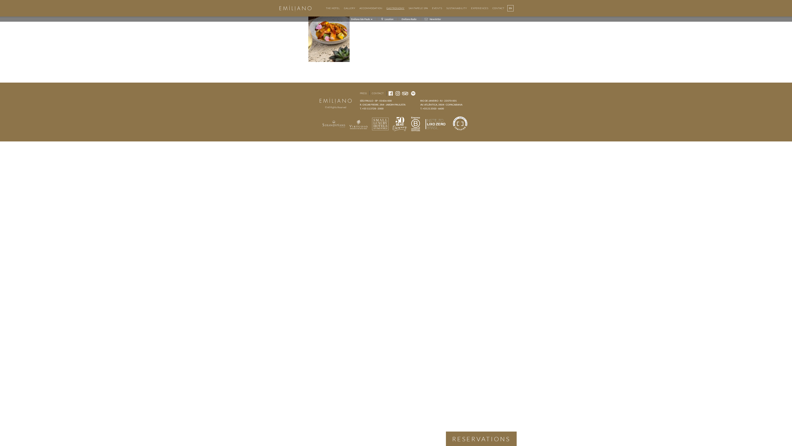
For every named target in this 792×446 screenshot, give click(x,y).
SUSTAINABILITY (456, 8)
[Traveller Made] (334, 123)
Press (363, 93)
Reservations (481, 438)
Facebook (328, 93)
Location (389, 19)
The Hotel (333, 8)
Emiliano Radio (409, 19)
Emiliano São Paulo (360, 19)
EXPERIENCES (479, 8)
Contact (378, 93)
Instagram (335, 93)
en (510, 8)
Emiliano (295, 8)
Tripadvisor (343, 93)
